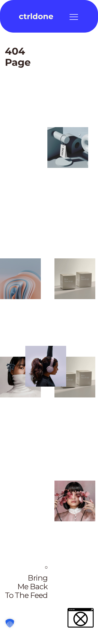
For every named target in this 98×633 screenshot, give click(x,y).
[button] (10, 623)
